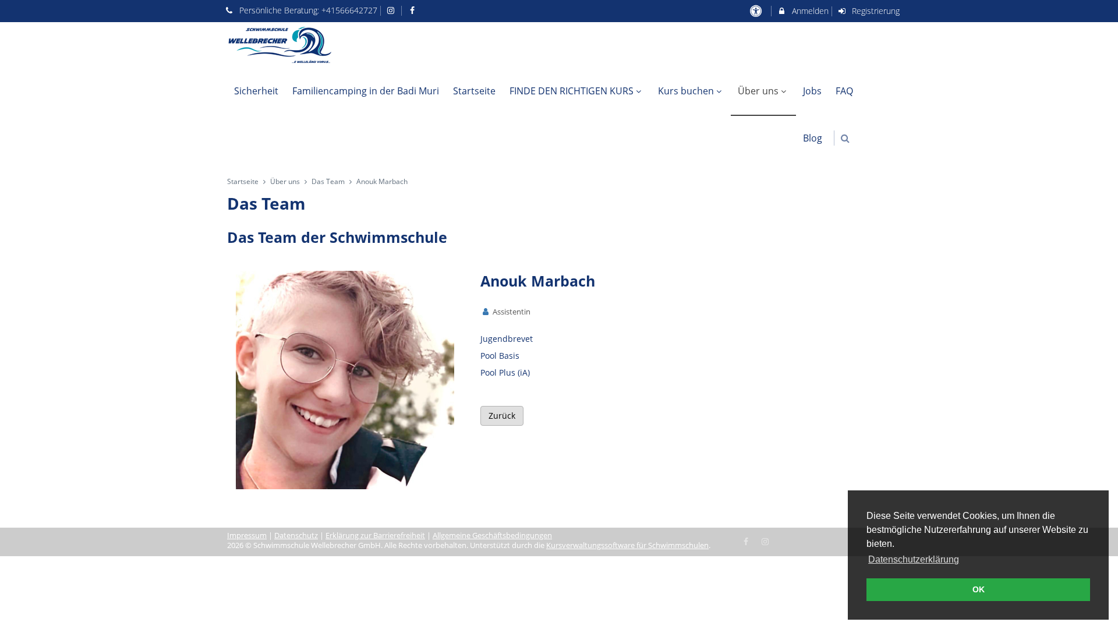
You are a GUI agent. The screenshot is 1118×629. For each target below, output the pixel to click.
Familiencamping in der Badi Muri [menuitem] (365, 90)
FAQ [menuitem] (844, 90)
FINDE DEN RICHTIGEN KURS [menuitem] (572, 90)
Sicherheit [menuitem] (256, 90)
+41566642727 (349, 10)
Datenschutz (296, 535)
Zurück (502, 415)
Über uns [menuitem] (758, 90)
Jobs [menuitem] (812, 90)
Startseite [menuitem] (474, 90)
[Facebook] (746, 540)
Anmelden (809, 10)
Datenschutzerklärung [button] (913, 559)
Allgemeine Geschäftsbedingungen (492, 535)
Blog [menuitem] (812, 138)
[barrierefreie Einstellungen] (756, 10)
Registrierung (875, 10)
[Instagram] (765, 540)
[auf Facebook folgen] (413, 10)
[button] (845, 138)
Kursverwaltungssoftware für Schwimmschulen (627, 545)
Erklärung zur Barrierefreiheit (375, 535)
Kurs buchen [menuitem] (686, 90)
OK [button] (978, 589)
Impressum (247, 535)
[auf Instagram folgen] (392, 10)
